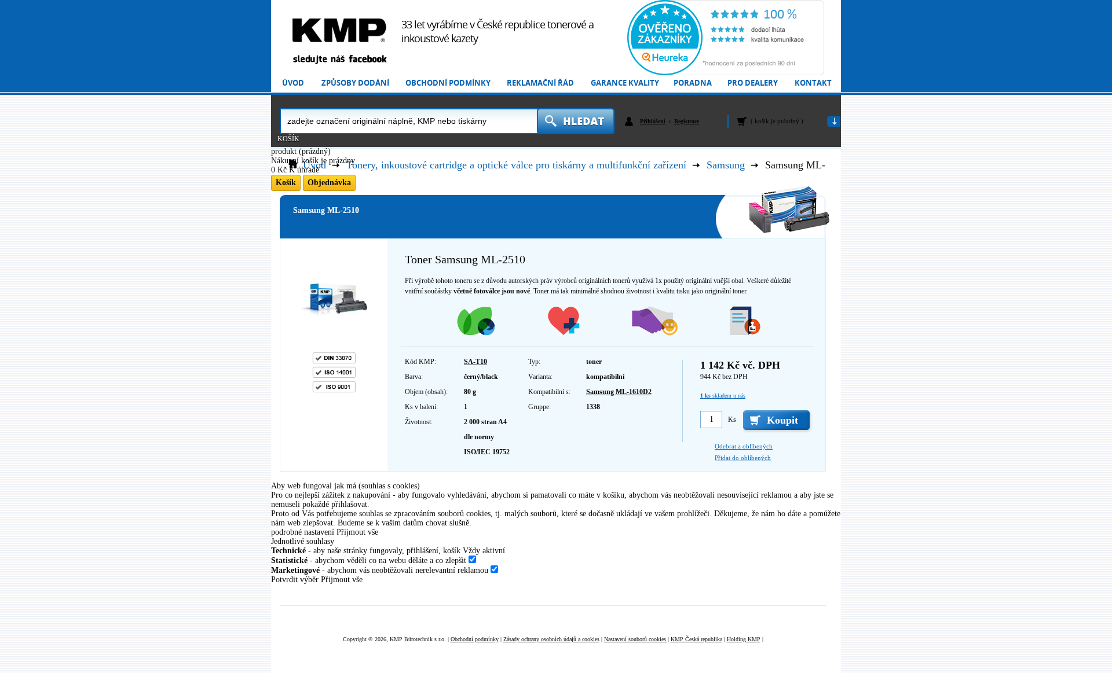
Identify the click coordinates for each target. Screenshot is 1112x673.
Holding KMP (743, 639)
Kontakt (813, 83)
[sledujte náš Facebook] (339, 60)
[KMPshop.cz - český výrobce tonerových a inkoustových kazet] (339, 30)
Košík (288, 139)
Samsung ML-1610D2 (619, 392)
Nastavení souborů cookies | (636, 639)
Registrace (686, 121)
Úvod (293, 83)
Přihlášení (652, 121)
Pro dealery (752, 83)
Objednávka (329, 182)
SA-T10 (475, 362)
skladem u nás (722, 395)
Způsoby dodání (355, 83)
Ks (732, 419)
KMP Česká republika (696, 639)
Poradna (693, 83)
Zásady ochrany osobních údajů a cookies (551, 639)
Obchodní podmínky (448, 83)
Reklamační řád (540, 83)
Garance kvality (625, 83)
